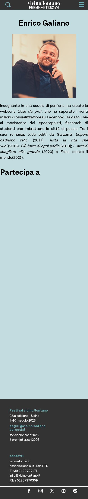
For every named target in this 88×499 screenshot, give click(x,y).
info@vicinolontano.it (25, 476)
